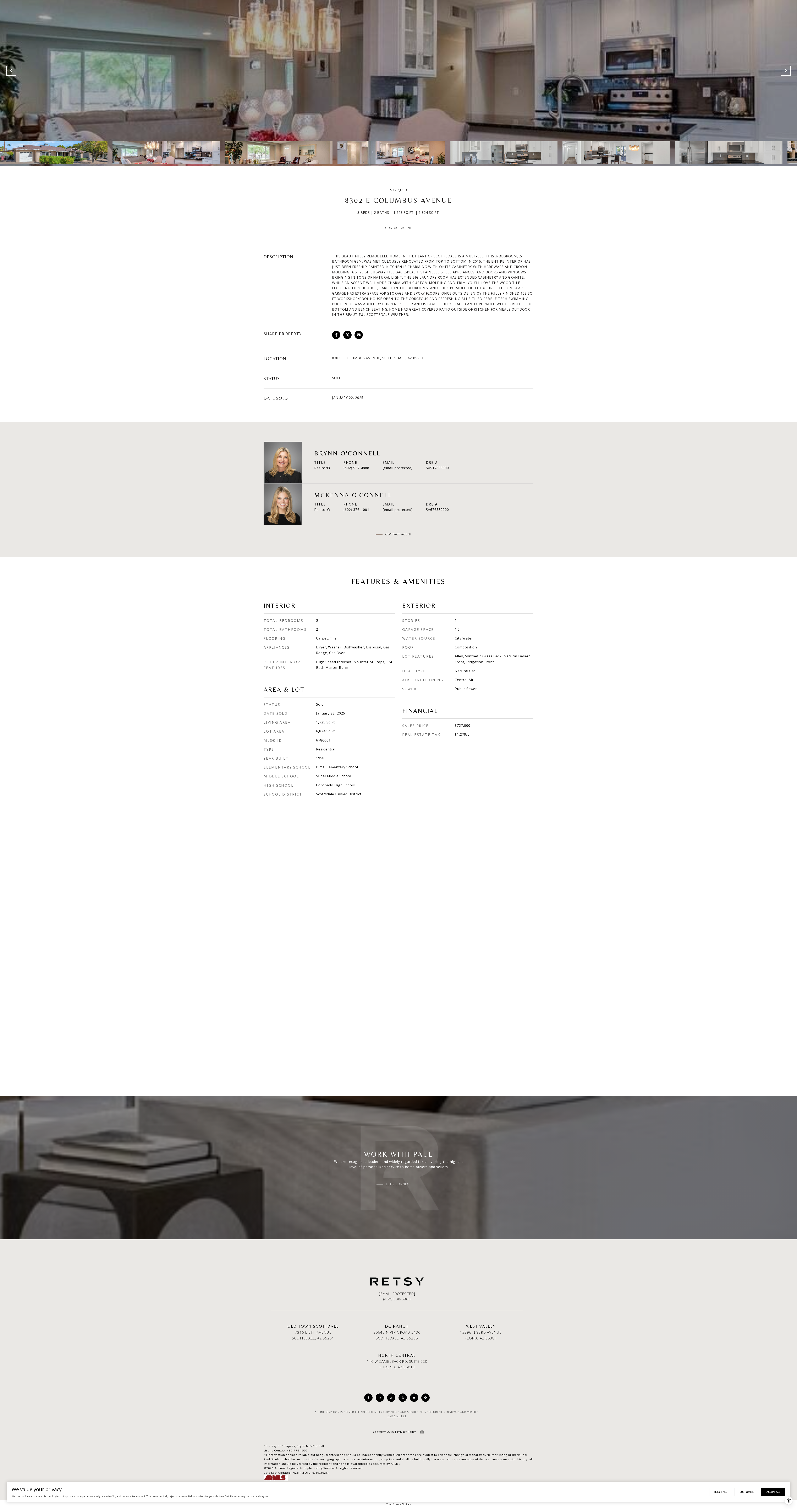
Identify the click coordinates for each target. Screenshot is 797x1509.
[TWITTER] (391, 1397)
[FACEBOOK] (368, 1397)
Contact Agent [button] (398, 228)
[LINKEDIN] (380, 1397)
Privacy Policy (406, 1432)
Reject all (720, 1492)
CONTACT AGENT (398, 534)
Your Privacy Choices (398, 1504)
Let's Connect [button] (398, 1184)
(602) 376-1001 (356, 509)
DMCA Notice (397, 1416)
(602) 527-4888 (356, 468)
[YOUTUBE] (414, 1397)
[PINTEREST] (425, 1397)
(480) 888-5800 (397, 1299)
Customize (747, 1492)
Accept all (773, 1492)
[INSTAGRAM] (402, 1397)
